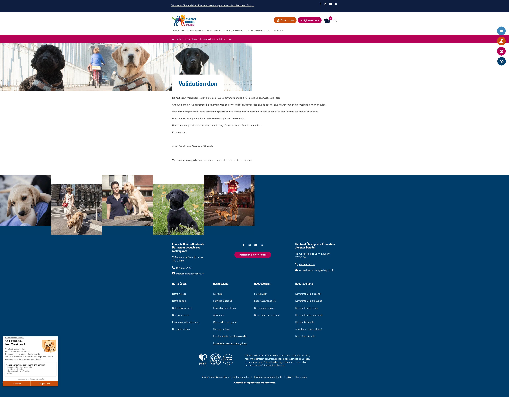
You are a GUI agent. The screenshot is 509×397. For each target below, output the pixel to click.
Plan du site (301, 376)
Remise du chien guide (225, 322)
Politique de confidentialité (268, 376)
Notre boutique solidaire (267, 315)
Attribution (218, 315)
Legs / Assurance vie (265, 300)
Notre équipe (179, 300)
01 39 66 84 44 (307, 264)
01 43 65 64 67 (183, 267)
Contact (505, 31)
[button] (335, 20)
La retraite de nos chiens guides (230, 343)
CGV (289, 376)
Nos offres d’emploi (305, 336)
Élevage (217, 293)
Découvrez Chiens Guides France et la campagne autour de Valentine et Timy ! (212, 5)
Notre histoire (179, 293)
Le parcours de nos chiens (185, 322)
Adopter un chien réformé (308, 329)
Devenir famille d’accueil (308, 293)
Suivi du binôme (221, 329)
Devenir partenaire (264, 307)
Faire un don (505, 41)
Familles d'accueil (222, 300)
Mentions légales (240, 376)
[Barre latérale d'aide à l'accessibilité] (501, 61)
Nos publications (181, 329)
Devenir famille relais (306, 307)
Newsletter (505, 51)
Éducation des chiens (224, 307)
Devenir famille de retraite (309, 315)
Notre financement (182, 307)
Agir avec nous (311, 20)
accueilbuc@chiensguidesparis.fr (316, 270)
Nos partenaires (180, 315)
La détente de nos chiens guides (230, 336)
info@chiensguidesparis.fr (189, 273)
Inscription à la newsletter (252, 254)
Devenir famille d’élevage (308, 300)
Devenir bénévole (304, 322)
